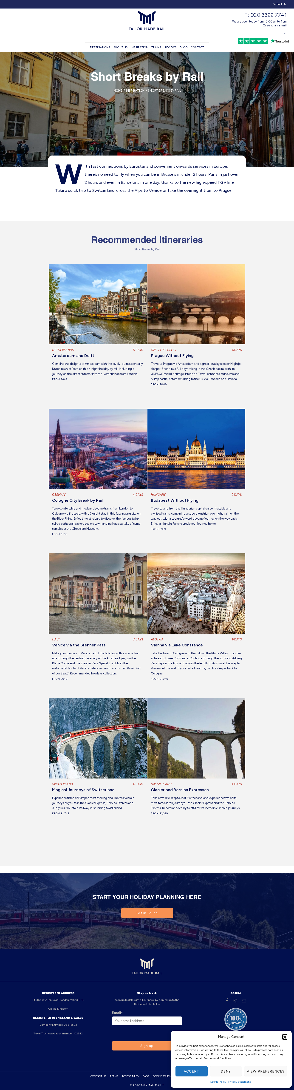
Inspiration (139, 47)
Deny (226, 1071)
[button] (285, 1036)
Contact (197, 47)
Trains (156, 47)
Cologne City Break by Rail (77, 500)
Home (118, 90)
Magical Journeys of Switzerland (83, 789)
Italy (56, 639)
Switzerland (62, 784)
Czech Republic (163, 350)
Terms (114, 1076)
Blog (183, 47)
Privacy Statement (239, 1081)
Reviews (170, 47)
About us (120, 47)
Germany (59, 494)
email (282, 25)
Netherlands (63, 350)
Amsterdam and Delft (73, 355)
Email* (117, 1013)
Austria (157, 639)
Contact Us (279, 4)
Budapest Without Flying (174, 500)
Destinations (100, 47)
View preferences (266, 1071)
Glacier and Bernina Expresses (180, 789)
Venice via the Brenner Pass (79, 645)
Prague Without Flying (172, 355)
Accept (191, 1071)
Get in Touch (147, 913)
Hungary (158, 494)
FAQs (146, 1076)
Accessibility (130, 1076)
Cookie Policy (218, 1081)
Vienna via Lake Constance (177, 645)
